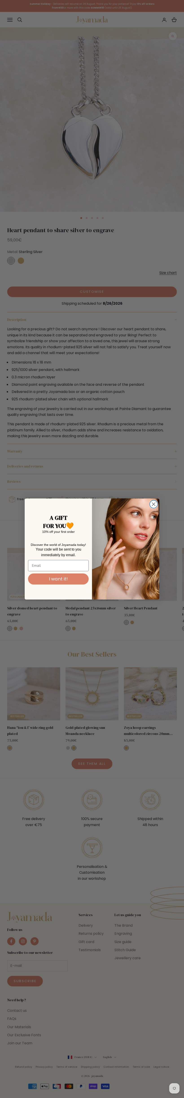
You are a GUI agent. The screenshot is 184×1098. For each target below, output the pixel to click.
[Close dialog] (154, 504)
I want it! (58, 579)
